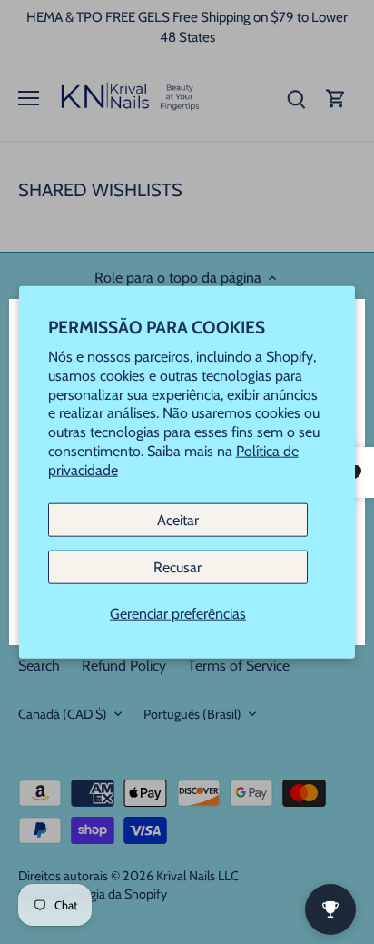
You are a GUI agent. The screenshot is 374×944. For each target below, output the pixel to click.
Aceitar (178, 519)
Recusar (177, 566)
